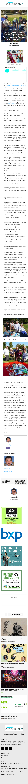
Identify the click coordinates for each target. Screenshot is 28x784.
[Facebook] (9, 601)
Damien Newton (6, 641)
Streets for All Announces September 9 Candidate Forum (14, 768)
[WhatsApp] (18, 601)
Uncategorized (14, 29)
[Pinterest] (15, 601)
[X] (12, 601)
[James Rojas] (14, 491)
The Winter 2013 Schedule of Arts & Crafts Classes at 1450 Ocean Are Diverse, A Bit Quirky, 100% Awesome (20, 482)
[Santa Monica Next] (14, 3)
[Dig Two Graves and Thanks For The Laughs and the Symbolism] (14, 627)
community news (5, 774)
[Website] (9, 448)
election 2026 (4, 769)
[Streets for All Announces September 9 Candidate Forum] (14, 653)
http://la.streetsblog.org (14, 499)
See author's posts (8, 471)
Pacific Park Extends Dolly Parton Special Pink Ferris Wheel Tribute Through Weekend (13, 690)
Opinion (3, 766)
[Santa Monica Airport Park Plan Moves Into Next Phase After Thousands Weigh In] (14, 704)
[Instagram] (6, 748)
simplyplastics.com (12, 103)
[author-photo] (2, 641)
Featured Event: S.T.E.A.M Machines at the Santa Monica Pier (7, 481)
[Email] (7, 448)
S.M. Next (5, 692)
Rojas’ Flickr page (16, 66)
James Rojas (15, 43)
